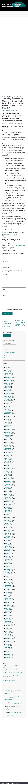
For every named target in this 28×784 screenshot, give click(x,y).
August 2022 (8, 435)
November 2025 (9, 379)
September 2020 (9, 468)
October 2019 (8, 484)
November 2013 (9, 586)
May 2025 (7, 387)
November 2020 (9, 465)
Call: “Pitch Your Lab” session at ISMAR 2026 (13, 672)
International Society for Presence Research (12, 5)
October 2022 (8, 432)
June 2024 (7, 403)
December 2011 (8, 619)
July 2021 (7, 454)
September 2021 (9, 451)
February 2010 (8, 651)
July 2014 (7, 575)
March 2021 (8, 459)
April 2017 (7, 527)
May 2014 (7, 578)
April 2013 (7, 596)
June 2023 (7, 420)
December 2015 (9, 550)
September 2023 (9, 416)
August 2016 (8, 539)
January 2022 (8, 445)
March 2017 (8, 529)
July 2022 (7, 436)
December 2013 (9, 585)
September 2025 (9, 381)
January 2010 (8, 653)
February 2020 (8, 478)
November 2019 (9, 482)
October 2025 (8, 380)
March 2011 (8, 632)
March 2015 (8, 563)
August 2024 (8, 400)
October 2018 (8, 501)
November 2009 (9, 655)
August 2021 (8, 452)
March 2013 (8, 598)
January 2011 (8, 635)
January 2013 (8, 601)
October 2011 (8, 622)
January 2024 (8, 410)
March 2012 (8, 615)
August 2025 (8, 383)
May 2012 (7, 612)
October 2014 (8, 570)
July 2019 (7, 488)
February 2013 (8, 599)
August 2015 (8, 556)
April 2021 (7, 458)
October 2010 (8, 640)
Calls (17, 110)
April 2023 (7, 423)
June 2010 (7, 645)
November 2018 (9, 500)
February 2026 (8, 374)
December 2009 (9, 654)
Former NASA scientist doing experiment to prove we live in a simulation (14, 708)
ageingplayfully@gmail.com (11, 234)
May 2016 (7, 543)
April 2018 (7, 510)
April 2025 (7, 389)
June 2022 (7, 438)
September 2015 (9, 554)
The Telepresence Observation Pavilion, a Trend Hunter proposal (13, 692)
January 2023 (8, 428)
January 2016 (8, 549)
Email (4, 295)
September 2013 (9, 589)
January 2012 (8, 618)
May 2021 (7, 456)
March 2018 (8, 511)
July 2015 (7, 557)
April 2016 (7, 544)
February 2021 (8, 461)
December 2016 (9, 533)
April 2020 (7, 475)
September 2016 (9, 537)
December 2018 (9, 498)
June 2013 (7, 593)
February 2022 (8, 443)
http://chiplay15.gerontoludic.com (16, 245)
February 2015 (8, 565)
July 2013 (7, 592)
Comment (5, 274)
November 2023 (9, 413)
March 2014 (8, 580)
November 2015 (9, 552)
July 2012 (7, 609)
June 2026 (7, 368)
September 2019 (9, 485)
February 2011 (8, 634)
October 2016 (8, 536)
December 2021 (9, 446)
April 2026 (7, 371)
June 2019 (7, 490)
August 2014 (8, 573)
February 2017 (8, 530)
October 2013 (8, 588)
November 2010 (9, 638)
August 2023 (8, 418)
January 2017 (8, 531)
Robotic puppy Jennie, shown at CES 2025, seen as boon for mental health (14, 698)
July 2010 (7, 644)
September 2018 (9, 503)
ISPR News (6, 354)
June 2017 (7, 524)
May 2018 (7, 508)
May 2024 (7, 405)
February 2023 (8, 426)
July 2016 (7, 540)
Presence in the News (9, 352)
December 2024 (9, 394)
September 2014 (9, 572)
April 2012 (7, 614)
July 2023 (7, 419)
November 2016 (9, 534)
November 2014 (9, 569)
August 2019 (8, 487)
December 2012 (9, 602)
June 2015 (7, 559)
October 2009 (8, 657)
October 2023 (8, 415)
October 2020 (8, 467)
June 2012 (7, 611)
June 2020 (7, 472)
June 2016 (7, 542)
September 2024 (9, 399)
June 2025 (7, 386)
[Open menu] (3, 14)
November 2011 (8, 621)
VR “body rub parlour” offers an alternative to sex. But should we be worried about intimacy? (15, 714)
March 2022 (8, 442)
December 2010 (9, 637)
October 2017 (8, 518)
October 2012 (8, 605)
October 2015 (8, 553)
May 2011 (7, 629)
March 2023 (8, 425)
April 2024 (7, 406)
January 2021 (8, 462)
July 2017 (7, 523)
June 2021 (7, 455)
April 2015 (7, 562)
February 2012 (8, 616)
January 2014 (8, 583)
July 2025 (7, 384)
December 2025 (9, 377)
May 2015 (7, 560)
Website (4, 301)
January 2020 (8, 480)
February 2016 (8, 547)
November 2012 (9, 604)
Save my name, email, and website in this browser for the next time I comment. (14, 308)
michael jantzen (9, 690)
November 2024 (9, 396)
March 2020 (8, 477)
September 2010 (9, 641)
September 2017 (9, 520)
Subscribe (7, 335)
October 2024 (8, 397)
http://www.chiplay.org (8, 248)
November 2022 (9, 430)
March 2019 (8, 494)
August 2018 (8, 504)
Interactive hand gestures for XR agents (12, 669)
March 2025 (8, 390)
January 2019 (8, 497)
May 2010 (7, 647)
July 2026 (7, 367)
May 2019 (7, 491)
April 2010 (7, 648)
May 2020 (7, 474)
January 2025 (8, 393)
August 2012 (8, 608)
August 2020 (8, 469)
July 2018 (7, 505)
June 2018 (7, 507)
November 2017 (9, 517)
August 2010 (8, 642)
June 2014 (7, 576)
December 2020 (9, 464)
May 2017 (7, 526)
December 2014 (9, 567)
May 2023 (7, 422)
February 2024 (8, 409)
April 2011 (7, 631)
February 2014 (8, 582)
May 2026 (7, 370)
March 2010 (8, 650)
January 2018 (8, 514)
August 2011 (8, 625)
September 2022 (9, 433)
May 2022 (7, 439)
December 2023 (9, 412)
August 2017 (8, 521)
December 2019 (9, 481)
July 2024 (7, 402)
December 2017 (9, 516)
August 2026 (8, 366)
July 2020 (7, 471)
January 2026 (8, 376)
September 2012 (9, 606)
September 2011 (9, 624)
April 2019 (7, 492)
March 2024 (8, 407)
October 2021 (8, 449)
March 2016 (8, 546)
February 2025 (8, 392)
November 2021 (9, 448)
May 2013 (7, 595)
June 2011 (7, 628)
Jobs (5, 357)
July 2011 (7, 627)
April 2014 (7, 579)
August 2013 (8, 591)
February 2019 (8, 495)
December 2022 (9, 429)
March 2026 (8, 373)
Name (4, 289)
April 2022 (7, 441)
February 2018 (8, 513)
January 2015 (8, 566)
